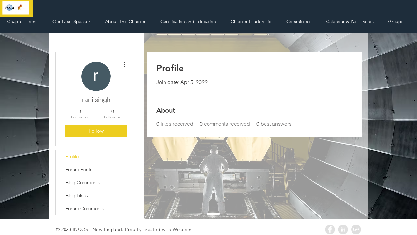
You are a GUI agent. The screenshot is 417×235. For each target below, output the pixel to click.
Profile (72, 156)
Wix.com (182, 229)
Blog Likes (76, 195)
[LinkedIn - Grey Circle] (343, 229)
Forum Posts (79, 169)
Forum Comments (84, 208)
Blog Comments (82, 182)
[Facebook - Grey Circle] (330, 229)
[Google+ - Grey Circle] (356, 229)
